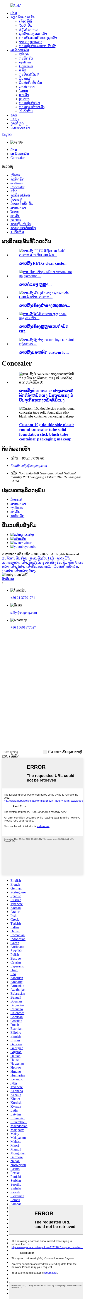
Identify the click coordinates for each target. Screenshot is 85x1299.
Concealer (26, 66)
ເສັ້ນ (23, 539)
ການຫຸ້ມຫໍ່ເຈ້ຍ (29, 103)
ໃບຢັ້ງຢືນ (25, 25)
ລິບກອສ (25, 78)
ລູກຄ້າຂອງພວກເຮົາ (33, 33)
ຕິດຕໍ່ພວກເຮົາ (20, 127)
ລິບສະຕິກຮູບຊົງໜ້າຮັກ (45, 562)
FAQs (14, 119)
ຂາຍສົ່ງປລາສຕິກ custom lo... (44, 352)
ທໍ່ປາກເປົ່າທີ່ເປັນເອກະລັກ (35, 566)
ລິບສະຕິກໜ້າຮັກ (66, 566)
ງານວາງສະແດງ (30, 42)
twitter (27, 543)
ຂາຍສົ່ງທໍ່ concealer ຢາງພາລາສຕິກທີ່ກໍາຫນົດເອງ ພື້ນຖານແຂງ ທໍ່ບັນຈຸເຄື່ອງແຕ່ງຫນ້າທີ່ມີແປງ (46, 395)
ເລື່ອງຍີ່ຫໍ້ (25, 21)
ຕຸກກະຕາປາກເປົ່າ (14, 562)
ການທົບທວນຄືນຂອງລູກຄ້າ (38, 38)
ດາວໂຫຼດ (17, 123)
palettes (24, 99)
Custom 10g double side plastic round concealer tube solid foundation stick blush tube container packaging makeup (46, 431)
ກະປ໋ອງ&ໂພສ (29, 74)
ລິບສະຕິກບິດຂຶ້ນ (30, 82)
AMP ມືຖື (63, 558)
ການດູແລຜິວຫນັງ (32, 107)
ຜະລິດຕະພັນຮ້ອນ (14, 558)
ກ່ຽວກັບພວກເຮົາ (22, 17)
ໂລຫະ (23, 91)
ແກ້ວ (22, 70)
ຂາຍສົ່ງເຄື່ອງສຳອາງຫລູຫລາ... (44, 305)
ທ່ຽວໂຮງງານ (28, 29)
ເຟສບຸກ (30, 535)
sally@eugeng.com (23, 612)
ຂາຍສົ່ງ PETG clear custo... (43, 263)
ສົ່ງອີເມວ (8, 579)
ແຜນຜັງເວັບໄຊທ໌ (42, 558)
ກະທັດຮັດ (26, 58)
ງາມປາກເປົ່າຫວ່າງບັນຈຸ (18, 570)
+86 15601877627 (23, 627)
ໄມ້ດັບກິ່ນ (26, 111)
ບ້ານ (13, 13)
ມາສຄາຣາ (27, 87)
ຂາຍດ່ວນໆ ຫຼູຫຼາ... (35, 284)
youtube (30, 546)
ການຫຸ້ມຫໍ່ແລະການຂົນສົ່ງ (37, 46)
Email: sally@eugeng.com (28, 465)
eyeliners (25, 62)
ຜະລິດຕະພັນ (19, 50)
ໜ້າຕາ (24, 54)
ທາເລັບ (24, 95)
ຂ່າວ (13, 115)
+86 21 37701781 (22, 598)
